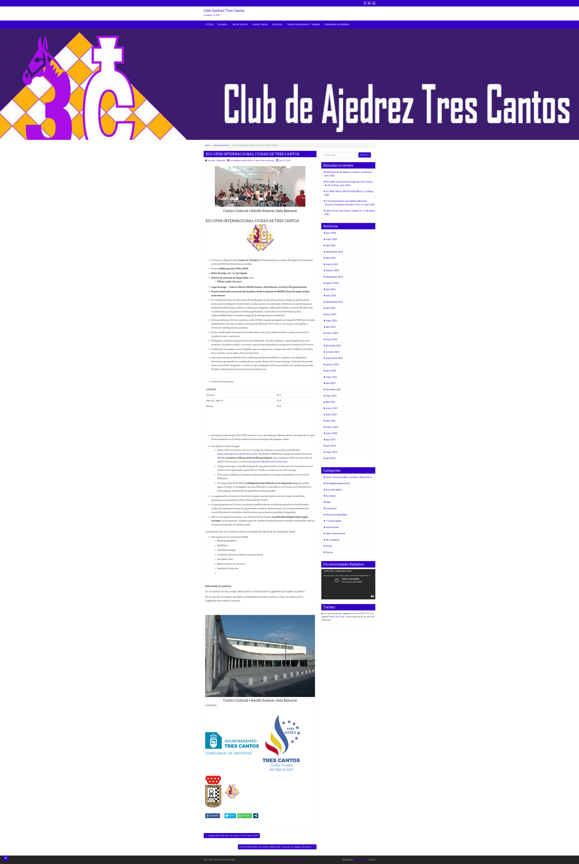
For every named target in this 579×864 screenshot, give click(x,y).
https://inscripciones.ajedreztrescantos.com (239, 453)
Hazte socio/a (240, 24)
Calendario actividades (337, 24)
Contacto (277, 24)
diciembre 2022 (333, 345)
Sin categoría (332, 539)
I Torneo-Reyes (333, 521)
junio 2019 (331, 445)
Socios (329, 552)
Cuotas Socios (260, 24)
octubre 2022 (332, 352)
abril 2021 (330, 402)
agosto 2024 (332, 283)
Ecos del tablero (334, 489)
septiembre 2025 (334, 251)
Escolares (331, 496)
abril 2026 (330, 245)
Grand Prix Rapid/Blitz (337, 514)
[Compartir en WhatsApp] (244, 815)
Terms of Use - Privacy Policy (289, 859)
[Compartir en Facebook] (212, 815)
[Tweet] (230, 815)
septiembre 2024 (334, 276)
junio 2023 (331, 314)
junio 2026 (331, 233)
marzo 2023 (332, 333)
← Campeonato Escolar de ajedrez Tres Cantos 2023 (231, 835)
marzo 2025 (332, 264)
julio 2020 (330, 420)
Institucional (332, 527)
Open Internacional (221, 145)
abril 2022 (330, 383)
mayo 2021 (331, 395)
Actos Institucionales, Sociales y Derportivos (349, 477)
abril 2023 (330, 327)
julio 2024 (330, 289)
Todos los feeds (337, 616)
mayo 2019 (331, 452)
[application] (348, 584)
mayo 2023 (331, 320)
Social (329, 546)
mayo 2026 (331, 239)
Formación (331, 508)
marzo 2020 (332, 427)
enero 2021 (331, 414)
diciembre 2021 (333, 389)
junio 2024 (331, 295)
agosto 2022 (332, 364)
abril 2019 (330, 458)
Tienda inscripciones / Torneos (303, 24)
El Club (209, 24)
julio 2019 (330, 439)
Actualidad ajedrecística (242, 160)
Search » (364, 154)
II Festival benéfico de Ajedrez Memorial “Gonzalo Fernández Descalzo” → (277, 846)
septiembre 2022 (334, 358)
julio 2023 (330, 308)
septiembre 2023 (334, 302)
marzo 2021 (332, 408)
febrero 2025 (332, 270)
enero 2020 (331, 433)
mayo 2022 (331, 377)
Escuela (222, 24)
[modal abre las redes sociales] (255, 815)
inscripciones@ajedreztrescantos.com (267, 461)
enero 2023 (331, 339)
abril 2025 (330, 258)
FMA (328, 502)
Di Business (362, 859)
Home (207, 145)
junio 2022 (331, 370)
